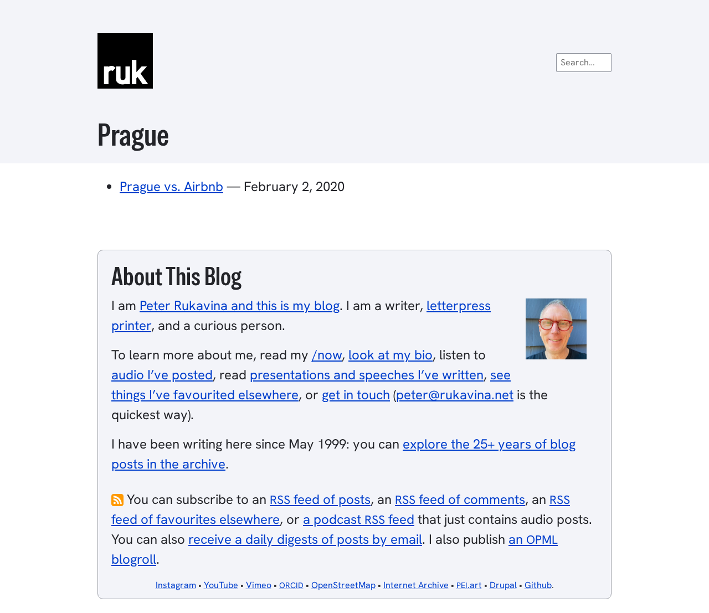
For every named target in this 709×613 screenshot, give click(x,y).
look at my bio (390, 354)
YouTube (221, 585)
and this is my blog (240, 305)
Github (538, 585)
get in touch (356, 394)
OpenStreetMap (343, 585)
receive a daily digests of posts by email (305, 539)
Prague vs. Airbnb (171, 186)
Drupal (503, 585)
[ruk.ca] (354, 61)
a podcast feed (358, 519)
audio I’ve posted (162, 374)
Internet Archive (416, 585)
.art (469, 585)
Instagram (176, 585)
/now (327, 354)
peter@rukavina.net (454, 394)
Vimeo (258, 585)
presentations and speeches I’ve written (367, 374)
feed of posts (320, 499)
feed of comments (460, 499)
